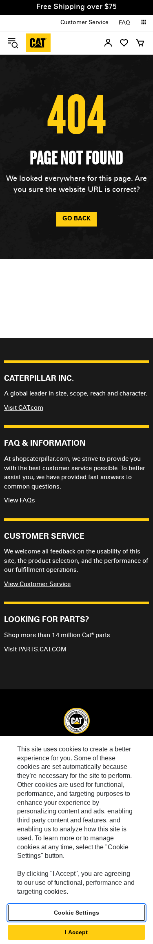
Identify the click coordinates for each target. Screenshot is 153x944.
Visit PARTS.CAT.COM (35, 650)
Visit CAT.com (23, 408)
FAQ (124, 23)
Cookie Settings (76, 912)
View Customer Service (37, 585)
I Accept (76, 932)
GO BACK (76, 219)
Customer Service (84, 23)
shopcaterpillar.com (38, 42)
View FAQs (19, 501)
